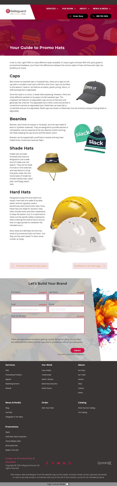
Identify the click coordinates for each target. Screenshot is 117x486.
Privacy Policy (25, 458)
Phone (51, 304)
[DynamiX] (105, 463)
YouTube (58, 463)
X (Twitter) (53, 463)
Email (13, 304)
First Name (15, 292)
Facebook (47, 463)
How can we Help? (18, 316)
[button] (52, 8)
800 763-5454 (102, 16)
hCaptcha (80, 354)
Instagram (70, 463)
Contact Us (10, 458)
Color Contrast (68, 484)
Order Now (78, 16)
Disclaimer (10, 462)
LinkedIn (64, 463)
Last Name (53, 292)
